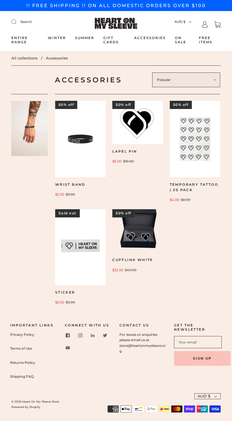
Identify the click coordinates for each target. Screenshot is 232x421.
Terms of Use (21, 348)
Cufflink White (132, 260)
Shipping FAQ (22, 376)
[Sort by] (186, 79)
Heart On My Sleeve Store (40, 401)
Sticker (65, 292)
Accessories (150, 38)
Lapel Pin (124, 151)
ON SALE (180, 40)
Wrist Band (70, 184)
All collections (24, 58)
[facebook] (67, 335)
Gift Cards (111, 40)
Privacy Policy (22, 334)
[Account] (205, 25)
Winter (57, 38)
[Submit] (44, 21)
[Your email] (198, 342)
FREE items (205, 40)
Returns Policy (22, 362)
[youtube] (67, 347)
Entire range (19, 40)
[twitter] (105, 335)
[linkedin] (92, 335)
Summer (84, 38)
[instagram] (80, 335)
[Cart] (217, 25)
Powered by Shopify (25, 407)
